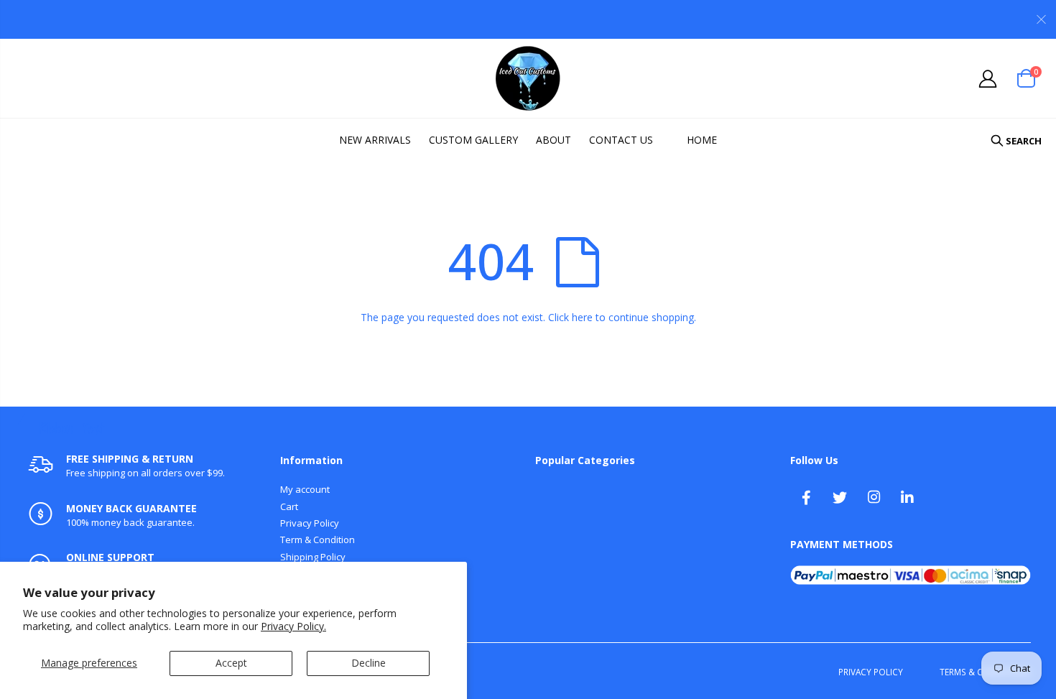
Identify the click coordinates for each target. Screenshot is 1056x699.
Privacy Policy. (293, 626)
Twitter (839, 497)
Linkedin (907, 497)
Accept (231, 663)
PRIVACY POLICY (870, 671)
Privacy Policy (309, 523)
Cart (289, 506)
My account (305, 489)
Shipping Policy (313, 556)
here (582, 317)
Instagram (873, 497)
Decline (368, 663)
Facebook (806, 497)
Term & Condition (317, 539)
